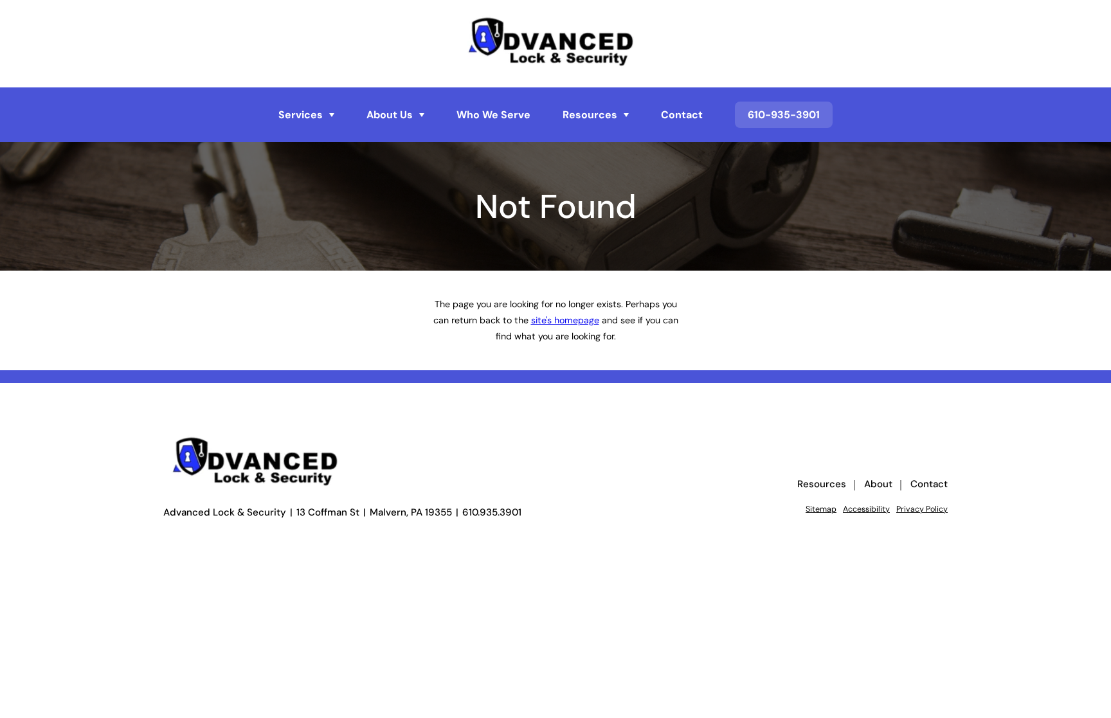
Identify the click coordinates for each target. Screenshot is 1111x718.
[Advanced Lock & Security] (555, 43)
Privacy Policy (922, 509)
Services (300, 115)
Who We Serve (493, 115)
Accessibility (866, 509)
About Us (389, 115)
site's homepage (565, 320)
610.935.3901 (491, 512)
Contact (682, 115)
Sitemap (821, 509)
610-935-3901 (784, 114)
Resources (590, 115)
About (878, 484)
